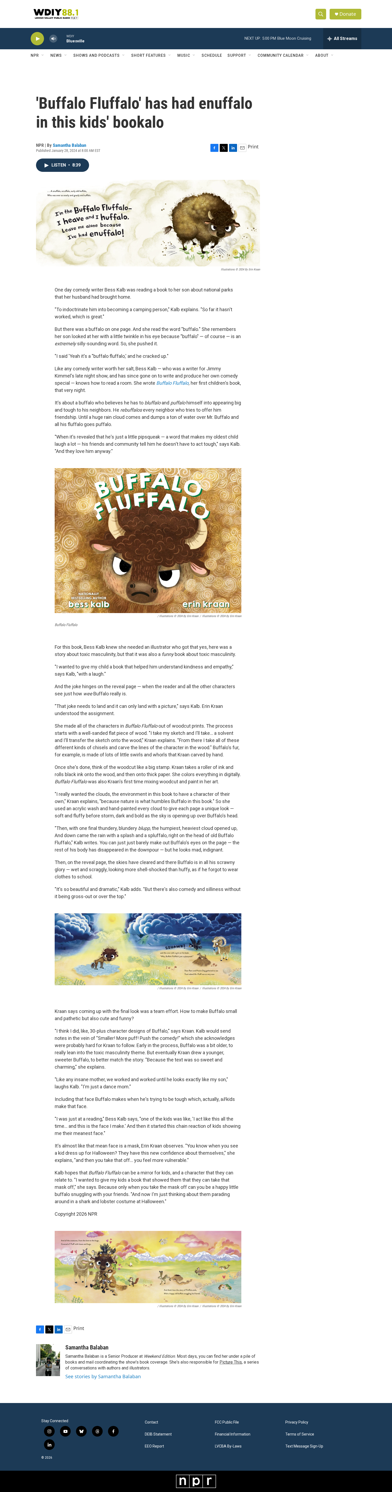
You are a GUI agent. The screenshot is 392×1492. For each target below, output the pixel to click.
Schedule (212, 55)
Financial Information (232, 1434)
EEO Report (154, 1446)
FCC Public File (227, 1422)
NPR (35, 55)
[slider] (62, 38)
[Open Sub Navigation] (43, 55)
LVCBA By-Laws (228, 1446)
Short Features (148, 55)
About (322, 55)
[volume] (53, 39)
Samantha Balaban (69, 145)
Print (253, 146)
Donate (347, 14)
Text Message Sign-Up (304, 1446)
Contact (151, 1422)
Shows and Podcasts (96, 55)
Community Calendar (281, 55)
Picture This (230, 1362)
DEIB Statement (158, 1434)
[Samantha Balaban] (48, 1360)
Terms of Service (299, 1434)
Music (183, 55)
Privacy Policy (296, 1422)
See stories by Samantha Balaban (103, 1376)
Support (236, 55)
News (56, 55)
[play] (37, 39)
